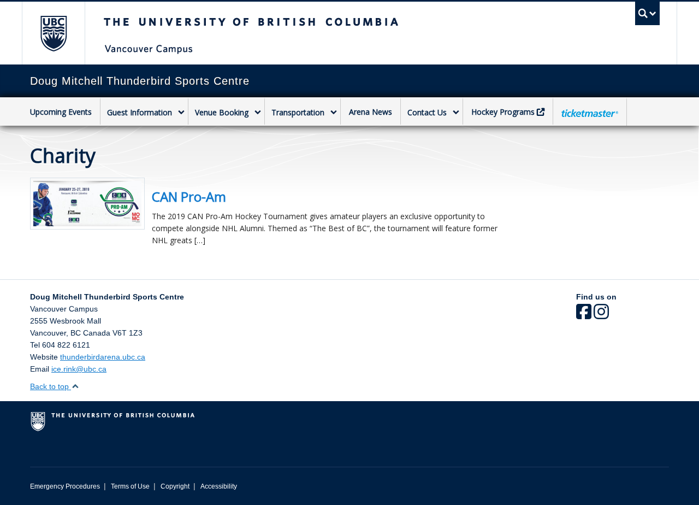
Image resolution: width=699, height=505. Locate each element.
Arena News (370, 112)
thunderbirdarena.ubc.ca (102, 357)
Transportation (297, 112)
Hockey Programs (503, 112)
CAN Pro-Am (189, 196)
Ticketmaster (589, 113)
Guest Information (139, 112)
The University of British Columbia (53, 33)
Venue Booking (221, 112)
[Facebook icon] (583, 315)
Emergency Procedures (65, 486)
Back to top (50, 386)
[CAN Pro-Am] (87, 202)
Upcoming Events (61, 112)
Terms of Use (130, 486)
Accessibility (218, 486)
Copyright (175, 486)
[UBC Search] (647, 13)
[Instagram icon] (601, 315)
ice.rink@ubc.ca (78, 369)
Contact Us (427, 112)
